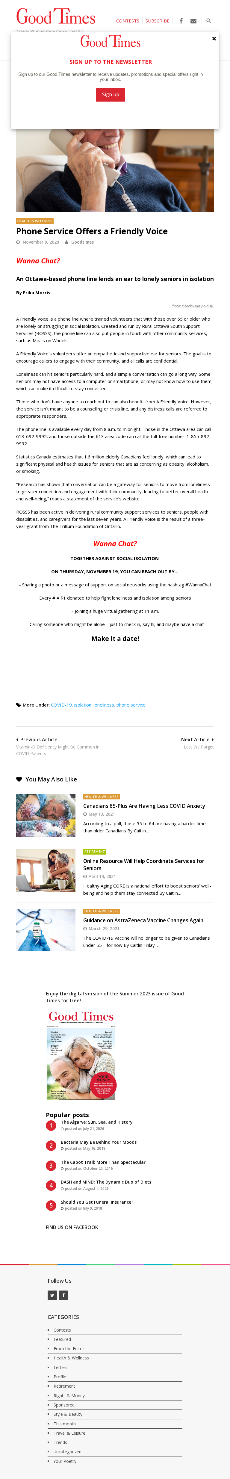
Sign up (110, 94)
